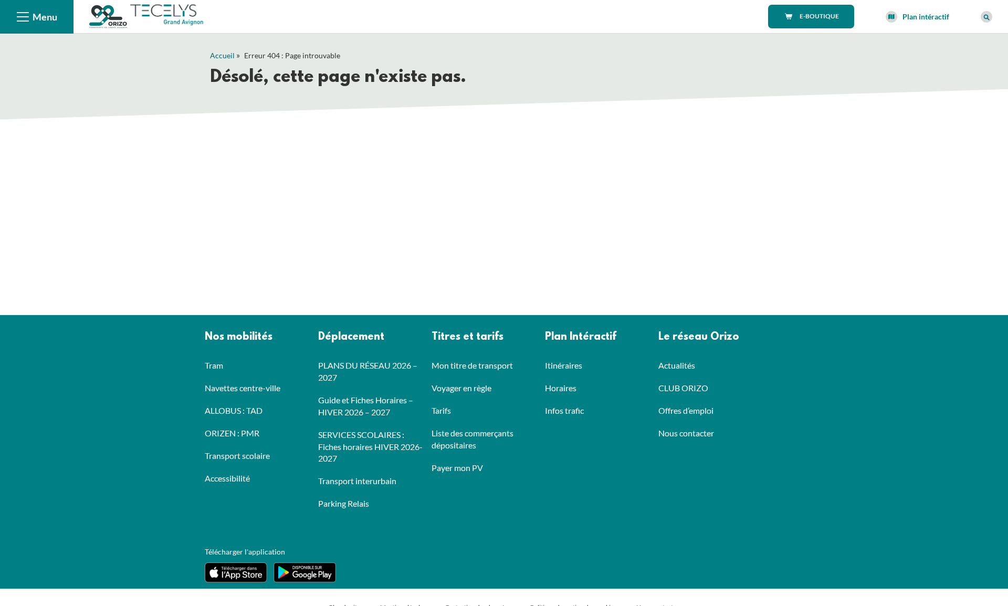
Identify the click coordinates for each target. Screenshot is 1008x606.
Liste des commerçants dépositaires (472, 439)
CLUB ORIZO (683, 388)
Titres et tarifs (467, 337)
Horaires (560, 388)
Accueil (222, 55)
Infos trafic (564, 410)
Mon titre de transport (472, 365)
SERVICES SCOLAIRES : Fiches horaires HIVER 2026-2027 (370, 447)
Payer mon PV (457, 468)
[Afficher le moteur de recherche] (986, 17)
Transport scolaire (237, 456)
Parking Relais (343, 503)
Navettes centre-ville (242, 388)
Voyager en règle (461, 388)
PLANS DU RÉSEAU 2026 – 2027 (367, 371)
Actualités (676, 365)
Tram (214, 365)
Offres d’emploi (685, 410)
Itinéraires (563, 365)
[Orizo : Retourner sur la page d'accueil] (109, 15)
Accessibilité (227, 478)
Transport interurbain (357, 481)
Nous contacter (686, 433)
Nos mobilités (238, 337)
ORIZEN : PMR (232, 433)
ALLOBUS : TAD (233, 410)
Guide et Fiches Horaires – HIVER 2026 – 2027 (365, 406)
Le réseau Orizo (698, 337)
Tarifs (441, 410)
